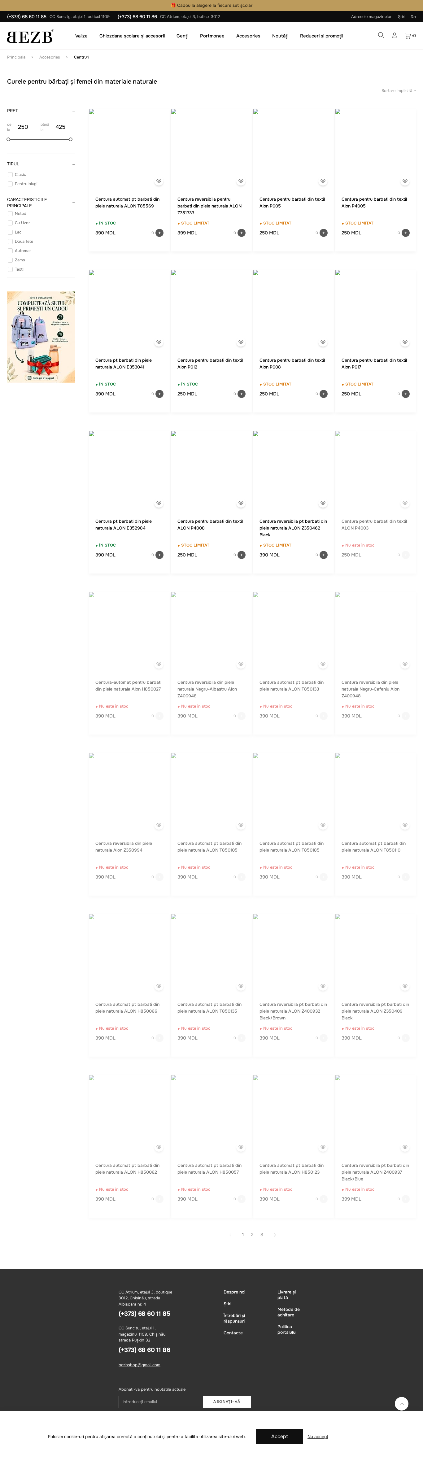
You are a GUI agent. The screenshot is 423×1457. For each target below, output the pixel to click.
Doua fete (24, 241)
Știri (401, 16)
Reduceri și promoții (321, 36)
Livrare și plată (286, 1294)
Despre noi (234, 1292)
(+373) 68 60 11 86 (137, 17)
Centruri (81, 57)
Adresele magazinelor (371, 16)
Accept (279, 1436)
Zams (20, 260)
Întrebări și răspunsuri (234, 1318)
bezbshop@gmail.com (139, 1365)
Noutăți (280, 36)
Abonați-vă (226, 1401)
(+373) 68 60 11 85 (26, 17)
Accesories (248, 36)
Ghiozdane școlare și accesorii (132, 36)
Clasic (20, 174)
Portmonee (212, 36)
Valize (81, 36)
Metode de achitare (288, 1312)
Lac (18, 232)
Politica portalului (286, 1329)
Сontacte (233, 1333)
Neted (20, 213)
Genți (182, 36)
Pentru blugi (26, 183)
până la (45, 127)
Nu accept (317, 1436)
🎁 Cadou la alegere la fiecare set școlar (211, 5)
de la (9, 127)
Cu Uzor (22, 222)
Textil (19, 269)
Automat (23, 250)
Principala (16, 57)
